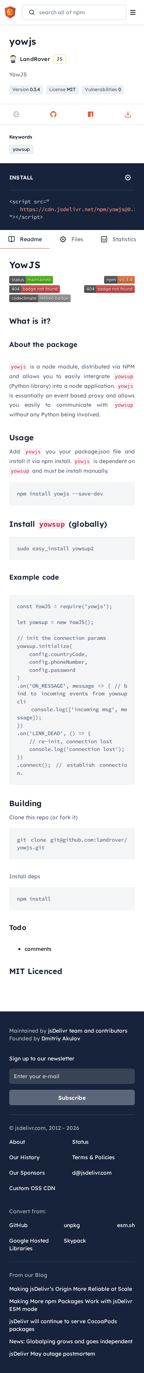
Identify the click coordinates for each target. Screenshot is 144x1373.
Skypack (75, 1240)
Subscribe (72, 1097)
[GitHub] (53, 114)
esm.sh (126, 1225)
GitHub (18, 1225)
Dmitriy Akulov (60, 1038)
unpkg (72, 1225)
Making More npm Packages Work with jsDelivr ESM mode (70, 1305)
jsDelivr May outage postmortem (52, 1353)
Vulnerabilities (103, 89)
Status (80, 1141)
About (17, 1141)
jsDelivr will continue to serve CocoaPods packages (63, 1325)
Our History (24, 1157)
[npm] (91, 114)
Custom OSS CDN (32, 1188)
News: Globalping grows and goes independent (70, 1341)
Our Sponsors (27, 1172)
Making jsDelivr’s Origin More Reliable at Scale (70, 1288)
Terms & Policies (93, 1157)
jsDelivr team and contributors (87, 1030)
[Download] (128, 114)
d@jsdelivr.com (92, 1172)
